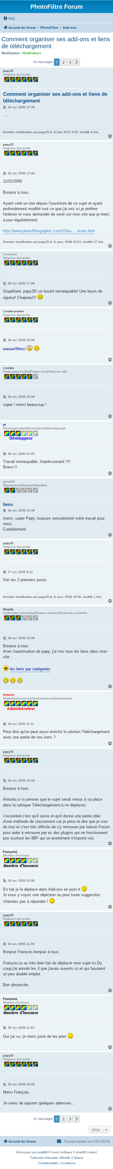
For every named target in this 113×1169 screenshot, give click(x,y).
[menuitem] (9, 18)
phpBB (42, 1152)
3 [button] (70, 62)
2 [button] (63, 62)
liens (8, 504)
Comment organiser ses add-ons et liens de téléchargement (56, 42)
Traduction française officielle (50, 1157)
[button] (77, 62)
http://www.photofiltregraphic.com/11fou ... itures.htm (49, 231)
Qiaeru (78, 1157)
